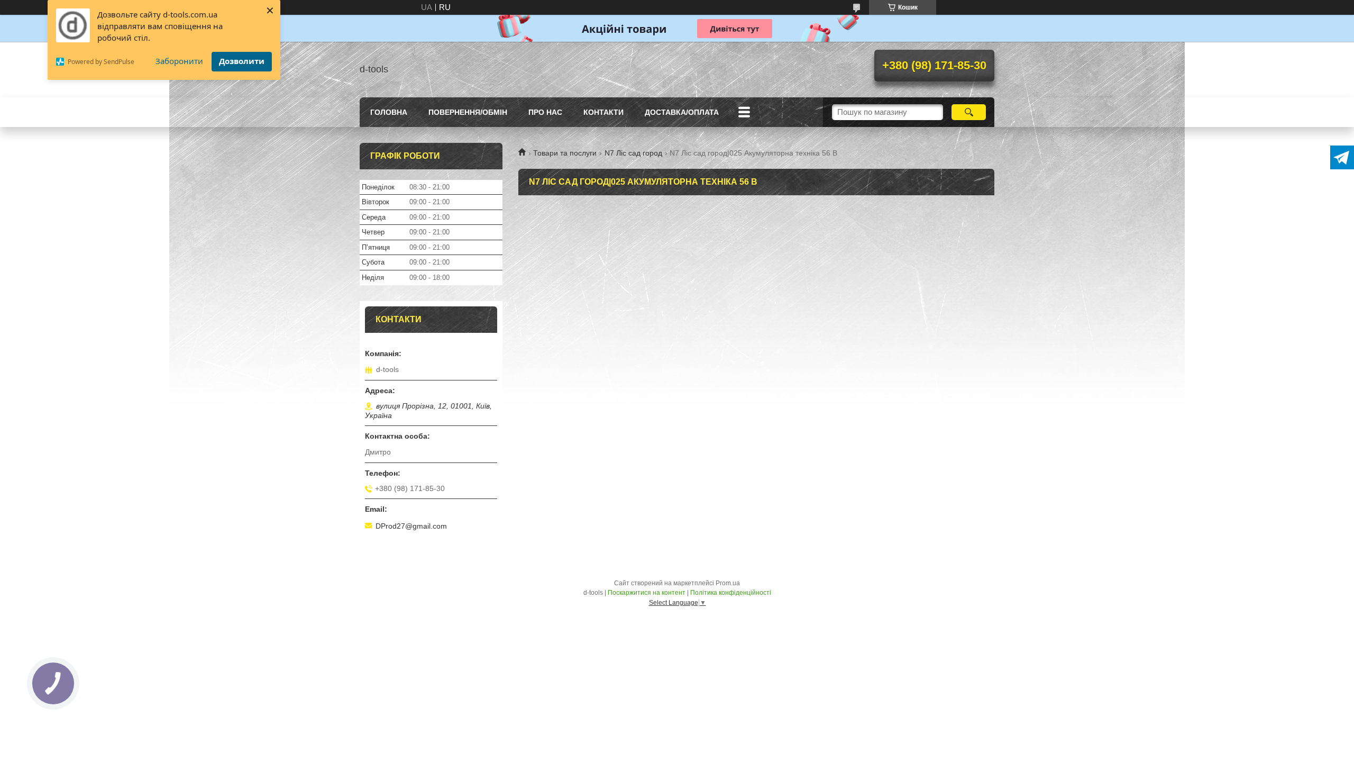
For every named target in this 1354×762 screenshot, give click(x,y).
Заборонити (179, 61)
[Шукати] (969, 112)
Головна (388, 112)
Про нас (545, 112)
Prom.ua (728, 583)
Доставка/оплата (682, 112)
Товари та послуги (565, 153)
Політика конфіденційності (730, 592)
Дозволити (241, 61)
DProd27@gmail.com (411, 526)
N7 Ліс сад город (633, 153)
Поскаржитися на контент (646, 592)
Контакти (603, 112)
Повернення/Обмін (467, 112)
